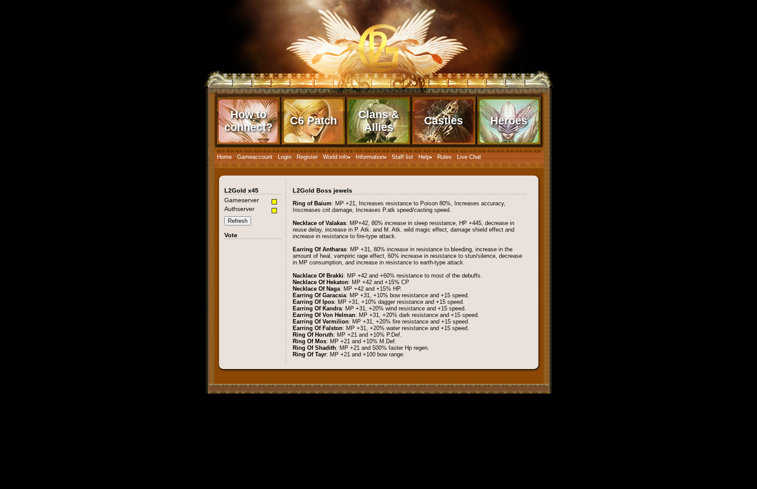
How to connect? (248, 120)
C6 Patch (313, 120)
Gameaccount (254, 157)
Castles (443, 120)
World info (335, 157)
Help (424, 157)
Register (307, 157)
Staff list (402, 157)
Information (370, 157)
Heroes (508, 120)
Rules (444, 157)
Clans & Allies (378, 120)
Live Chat (469, 157)
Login (284, 157)
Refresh (238, 221)
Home (224, 157)
